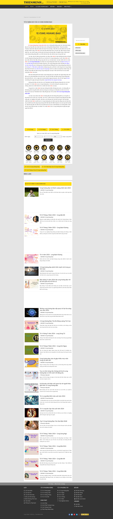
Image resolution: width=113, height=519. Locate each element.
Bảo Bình (41, 67)
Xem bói (78, 504)
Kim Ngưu (67, 63)
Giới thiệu (50, 483)
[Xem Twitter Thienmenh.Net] (72, 514)
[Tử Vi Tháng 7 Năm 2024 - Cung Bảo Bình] (32, 450)
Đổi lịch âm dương (30, 496)
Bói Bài (52, 6)
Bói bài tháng (79, 492)
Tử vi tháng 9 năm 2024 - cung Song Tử (52, 333)
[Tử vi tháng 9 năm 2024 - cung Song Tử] (32, 337)
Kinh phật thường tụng (48, 505)
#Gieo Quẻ (78, 47)
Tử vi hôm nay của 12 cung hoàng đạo (54, 166)
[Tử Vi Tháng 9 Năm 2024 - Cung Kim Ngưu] (32, 350)
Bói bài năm (79, 494)
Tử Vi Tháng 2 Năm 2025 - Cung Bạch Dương (54, 227)
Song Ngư (46, 68)
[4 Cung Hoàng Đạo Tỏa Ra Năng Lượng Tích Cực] (32, 325)
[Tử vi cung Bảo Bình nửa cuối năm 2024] (32, 400)
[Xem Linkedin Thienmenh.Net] (77, 514)
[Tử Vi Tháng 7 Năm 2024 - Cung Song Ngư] (32, 437)
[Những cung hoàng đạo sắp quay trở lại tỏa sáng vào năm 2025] (32, 312)
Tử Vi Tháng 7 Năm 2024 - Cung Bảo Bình (53, 446)
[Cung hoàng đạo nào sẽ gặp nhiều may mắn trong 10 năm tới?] (32, 362)
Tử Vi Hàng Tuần (46, 492)
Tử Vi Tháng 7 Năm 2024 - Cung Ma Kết (52, 458)
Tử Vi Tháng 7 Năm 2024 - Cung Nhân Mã (53, 471)
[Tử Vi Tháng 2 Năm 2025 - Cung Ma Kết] (32, 219)
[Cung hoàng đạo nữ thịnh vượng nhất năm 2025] (32, 192)
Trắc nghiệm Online (64, 500)
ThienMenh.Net (39, 514)
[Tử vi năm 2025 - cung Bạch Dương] (32, 258)
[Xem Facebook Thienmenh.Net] (69, 514)
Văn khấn (27, 500)
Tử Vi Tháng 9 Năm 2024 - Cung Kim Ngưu (53, 346)
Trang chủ (26, 17)
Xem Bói (59, 6)
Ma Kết (31, 65)
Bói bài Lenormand (80, 498)
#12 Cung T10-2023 (52, 2)
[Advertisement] (56, 12)
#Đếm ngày (78, 50)
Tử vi (31, 6)
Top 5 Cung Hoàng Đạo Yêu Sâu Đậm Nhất (53, 421)
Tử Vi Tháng (62, 496)
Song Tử (29, 67)
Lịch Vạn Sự (28, 492)
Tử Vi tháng (55, 129)
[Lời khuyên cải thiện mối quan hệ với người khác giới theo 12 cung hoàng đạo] (32, 387)
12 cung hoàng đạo (42, 6)
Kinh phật (67, 6)
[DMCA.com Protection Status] (85, 514)
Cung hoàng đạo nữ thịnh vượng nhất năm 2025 (55, 188)
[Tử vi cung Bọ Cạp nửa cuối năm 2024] (32, 412)
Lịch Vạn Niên (28, 490)
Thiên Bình (34, 67)
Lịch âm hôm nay (29, 494)
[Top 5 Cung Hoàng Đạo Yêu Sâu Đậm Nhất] (32, 425)
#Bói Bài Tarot (63, 2)
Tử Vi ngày (43, 129)
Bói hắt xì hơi (79, 506)
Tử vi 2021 (39, 17)
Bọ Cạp (41, 68)
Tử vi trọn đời (45, 496)
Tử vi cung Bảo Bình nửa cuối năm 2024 (52, 396)
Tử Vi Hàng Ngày (46, 490)
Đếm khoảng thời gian (31, 498)
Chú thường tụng (46, 507)
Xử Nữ (26, 65)
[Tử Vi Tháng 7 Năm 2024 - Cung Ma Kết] (32, 462)
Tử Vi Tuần (61, 494)
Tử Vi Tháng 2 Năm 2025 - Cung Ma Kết (52, 215)
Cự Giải (37, 68)
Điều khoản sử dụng (60, 483)
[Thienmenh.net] (33, 2)
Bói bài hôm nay (80, 490)
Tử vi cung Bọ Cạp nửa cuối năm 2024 (52, 408)
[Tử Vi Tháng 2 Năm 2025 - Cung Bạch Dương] (32, 231)
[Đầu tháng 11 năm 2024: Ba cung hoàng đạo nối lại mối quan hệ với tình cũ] (32, 283)
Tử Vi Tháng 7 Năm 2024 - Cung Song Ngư (53, 433)
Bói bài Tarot (79, 496)
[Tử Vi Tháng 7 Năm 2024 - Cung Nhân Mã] (32, 475)
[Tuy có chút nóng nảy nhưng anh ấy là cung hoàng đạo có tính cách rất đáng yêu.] (32, 375)
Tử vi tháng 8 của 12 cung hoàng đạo (36, 170)
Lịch (26, 6)
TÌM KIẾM (82, 44)
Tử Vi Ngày (61, 492)
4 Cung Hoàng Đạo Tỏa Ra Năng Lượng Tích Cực (55, 321)
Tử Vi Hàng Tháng (46, 494)
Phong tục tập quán (30, 502)
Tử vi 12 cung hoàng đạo (32, 166)
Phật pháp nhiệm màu (47, 509)
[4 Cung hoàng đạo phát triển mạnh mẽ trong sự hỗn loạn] (32, 271)
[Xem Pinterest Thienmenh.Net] (74, 514)
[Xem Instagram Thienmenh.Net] (79, 514)
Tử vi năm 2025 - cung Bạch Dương (51, 254)
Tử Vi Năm (61, 498)
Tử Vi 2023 (66, 129)
